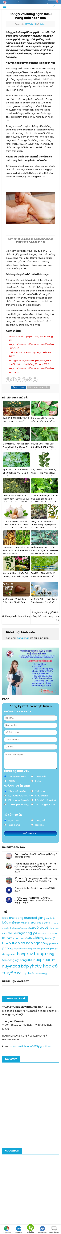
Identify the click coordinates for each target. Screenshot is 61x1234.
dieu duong (15, 933)
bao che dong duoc (17, 918)
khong (40, 938)
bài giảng (38, 918)
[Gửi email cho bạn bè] (24, 379)
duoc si (45, 933)
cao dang (44, 923)
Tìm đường (7, 1232)
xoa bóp (21, 966)
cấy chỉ (31, 928)
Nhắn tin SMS (54, 1232)
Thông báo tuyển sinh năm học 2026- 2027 (35, 889)
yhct (34, 966)
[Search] (54, 6)
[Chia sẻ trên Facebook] (13, 379)
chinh (8, 928)
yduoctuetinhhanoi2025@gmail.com (31, 1046)
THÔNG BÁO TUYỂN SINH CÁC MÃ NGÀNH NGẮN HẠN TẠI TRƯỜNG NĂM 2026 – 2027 (34, 900)
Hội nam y (8, 938)
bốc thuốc (33, 923)
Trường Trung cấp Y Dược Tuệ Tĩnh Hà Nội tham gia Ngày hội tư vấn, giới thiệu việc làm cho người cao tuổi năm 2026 (36, 868)
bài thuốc (50, 918)
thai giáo (54, 949)
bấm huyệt (21, 923)
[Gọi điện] (30, 1228)
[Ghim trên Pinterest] (29, 379)
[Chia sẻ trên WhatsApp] (8, 379)
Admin (43, 24)
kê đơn (48, 938)
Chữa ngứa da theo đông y (16, 616)
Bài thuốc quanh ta (38, 387)
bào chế (8, 922)
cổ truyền (42, 928)
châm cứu (17, 928)
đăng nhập (23, 638)
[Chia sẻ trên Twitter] (18, 379)
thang (5, 954)
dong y (29, 933)
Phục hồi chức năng (23, 949)
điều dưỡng (41, 974)
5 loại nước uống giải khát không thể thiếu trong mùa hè (45, 616)
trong (39, 954)
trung (49, 954)
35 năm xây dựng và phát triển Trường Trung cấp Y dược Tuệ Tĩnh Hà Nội (36, 879)
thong (21, 954)
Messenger (42, 1232)
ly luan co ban (20, 943)
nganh (39, 943)
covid (25, 928)
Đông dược (26, 973)
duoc (38, 933)
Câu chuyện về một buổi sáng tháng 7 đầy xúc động (36, 855)
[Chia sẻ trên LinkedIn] (35, 379)
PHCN (55, 944)
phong (7, 948)
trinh (30, 954)
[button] (4, 6)
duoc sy (53, 933)
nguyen (49, 944)
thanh (12, 955)
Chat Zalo (18, 1232)
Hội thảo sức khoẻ (25, 938)
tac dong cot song (42, 949)
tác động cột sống (14, 960)
